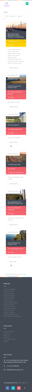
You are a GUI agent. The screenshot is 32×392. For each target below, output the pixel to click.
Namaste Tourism (9, 312)
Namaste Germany (9, 295)
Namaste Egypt (8, 293)
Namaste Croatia (9, 291)
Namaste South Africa (10, 308)
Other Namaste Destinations (12, 316)
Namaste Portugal (9, 306)
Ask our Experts (8, 331)
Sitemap (6, 341)
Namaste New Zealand (11, 303)
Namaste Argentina (9, 289)
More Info (16, 235)
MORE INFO (16, 26)
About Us (6, 335)
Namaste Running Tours (11, 314)
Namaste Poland (9, 305)
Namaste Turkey (9, 310)
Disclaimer (7, 337)
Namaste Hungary (9, 297)
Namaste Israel (8, 299)
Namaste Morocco (9, 301)
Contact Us (7, 333)
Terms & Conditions (10, 339)
